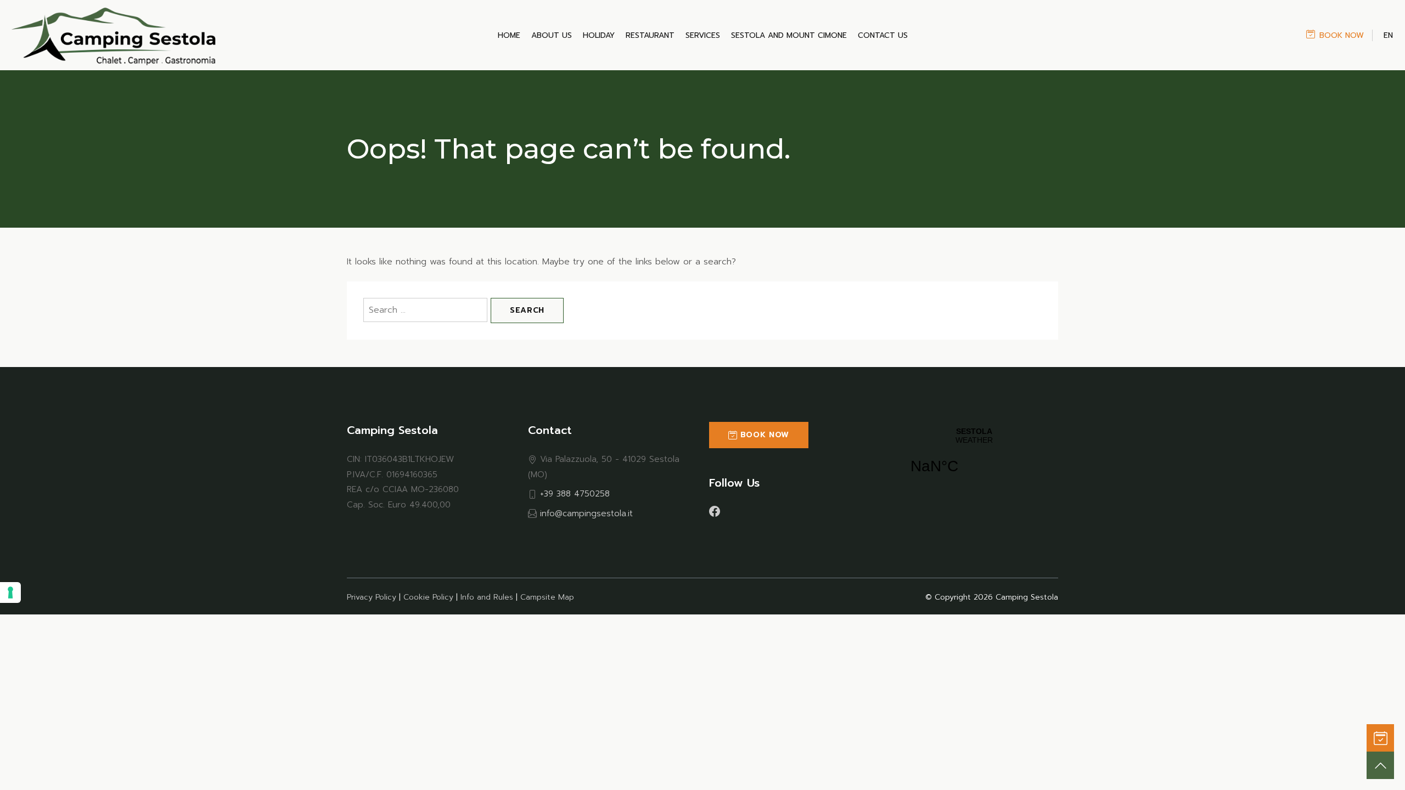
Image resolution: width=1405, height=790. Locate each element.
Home (509, 35)
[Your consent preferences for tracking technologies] (10, 592)
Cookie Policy (428, 597)
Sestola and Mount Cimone (789, 35)
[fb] (714, 510)
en (1388, 35)
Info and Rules (486, 597)
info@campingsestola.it (586, 513)
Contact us (883, 35)
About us (551, 35)
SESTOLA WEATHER (974, 457)
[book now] (1380, 738)
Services (702, 35)
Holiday (599, 35)
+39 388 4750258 (575, 493)
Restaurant (650, 35)
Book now (1341, 35)
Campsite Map (547, 597)
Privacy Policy (371, 597)
